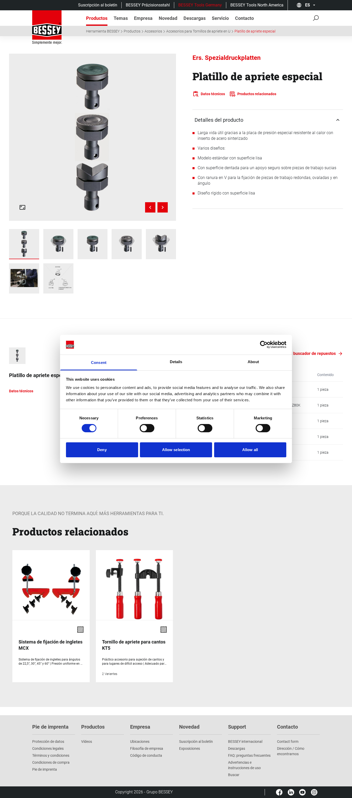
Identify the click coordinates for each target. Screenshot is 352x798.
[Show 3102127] (93, 244)
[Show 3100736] (58, 244)
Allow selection (176, 449)
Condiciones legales (48, 748)
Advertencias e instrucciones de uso (244, 765)
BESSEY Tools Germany (200, 5)
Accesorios (153, 31)
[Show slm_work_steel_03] (24, 278)
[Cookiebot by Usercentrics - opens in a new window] (263, 344)
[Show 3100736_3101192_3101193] (24, 244)
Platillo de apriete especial (254, 31)
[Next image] (162, 207)
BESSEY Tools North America (256, 5)
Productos (132, 31)
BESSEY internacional (245, 741)
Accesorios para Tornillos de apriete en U (198, 31)
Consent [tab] (98, 362)
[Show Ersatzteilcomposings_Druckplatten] (58, 278)
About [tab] (253, 362)
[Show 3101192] (127, 244)
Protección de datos (48, 741)
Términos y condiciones (50, 755)
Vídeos (86, 741)
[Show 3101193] (161, 244)
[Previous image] (150, 207)
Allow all (250, 449)
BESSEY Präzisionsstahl (148, 5)
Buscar (233, 775)
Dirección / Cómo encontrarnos (290, 751)
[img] (92, 137)
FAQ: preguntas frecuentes (249, 755)
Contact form (287, 741)
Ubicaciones (139, 741)
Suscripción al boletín (97, 5)
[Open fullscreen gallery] (22, 207)
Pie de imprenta (44, 769)
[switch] (147, 428)
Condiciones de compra (51, 762)
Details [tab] (176, 362)
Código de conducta (146, 755)
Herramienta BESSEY (103, 31)
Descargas (236, 748)
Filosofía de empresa (146, 748)
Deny (101, 449)
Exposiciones (189, 748)
